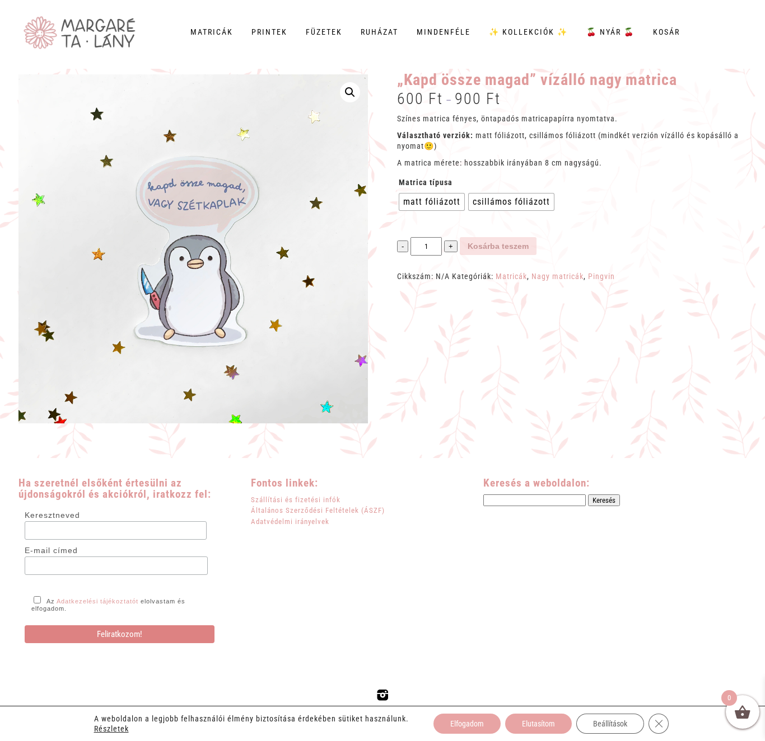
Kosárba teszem (498, 246)
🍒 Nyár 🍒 (610, 31)
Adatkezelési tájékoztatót (97, 601)
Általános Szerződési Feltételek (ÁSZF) (318, 510)
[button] (350, 92)
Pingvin (601, 276)
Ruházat (379, 31)
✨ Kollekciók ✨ (528, 31)
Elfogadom (467, 723)
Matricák (211, 31)
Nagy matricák (557, 276)
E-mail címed (51, 550)
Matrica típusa (426, 182)
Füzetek (324, 31)
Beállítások (610, 723)
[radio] (431, 201)
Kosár (666, 31)
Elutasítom (538, 723)
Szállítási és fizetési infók (295, 499)
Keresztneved (52, 515)
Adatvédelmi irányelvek (290, 521)
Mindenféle (443, 31)
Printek (269, 31)
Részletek (111, 728)
